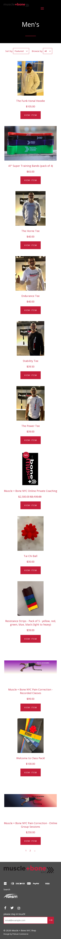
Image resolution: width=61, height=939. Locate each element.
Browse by (37, 51)
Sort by (8, 51)
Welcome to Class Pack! (30, 758)
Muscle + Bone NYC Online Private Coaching (30, 491)
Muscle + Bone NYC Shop (15, 11)
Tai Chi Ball (30, 556)
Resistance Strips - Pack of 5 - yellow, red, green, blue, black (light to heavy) (30, 622)
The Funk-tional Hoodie (30, 100)
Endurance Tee (30, 296)
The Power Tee (30, 426)
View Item (30, 115)
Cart (52, 8)
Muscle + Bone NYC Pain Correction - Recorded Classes (30, 691)
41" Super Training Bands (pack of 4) (30, 165)
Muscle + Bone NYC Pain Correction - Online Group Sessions (30, 824)
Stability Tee (30, 361)
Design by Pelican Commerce (16, 934)
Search (7, 889)
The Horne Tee (30, 231)
